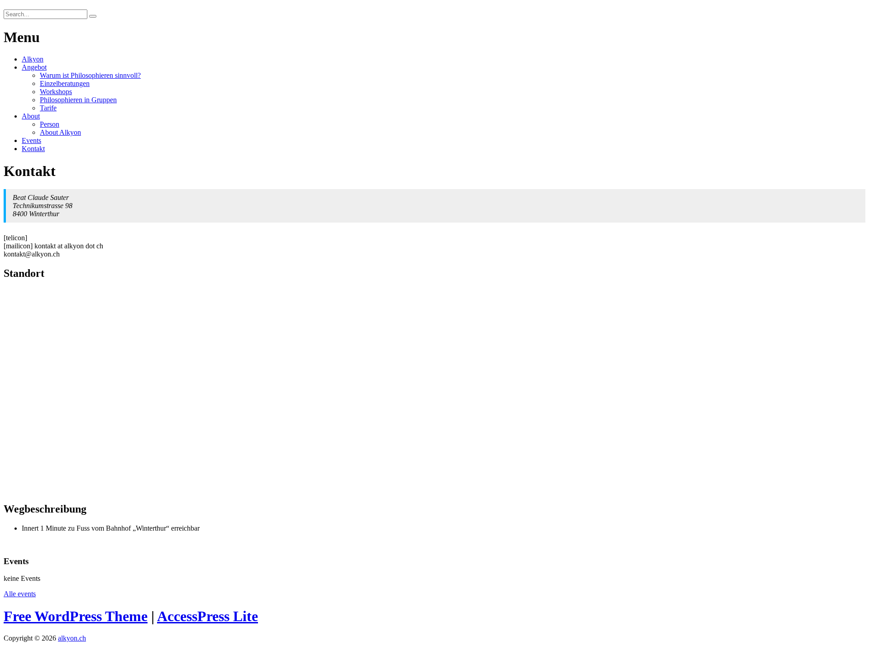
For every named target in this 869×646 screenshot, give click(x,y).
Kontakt (33, 148)
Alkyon (32, 59)
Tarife (48, 108)
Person (49, 124)
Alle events (20, 594)
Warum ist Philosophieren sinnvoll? (90, 75)
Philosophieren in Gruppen (78, 100)
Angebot (34, 67)
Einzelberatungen (65, 83)
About (31, 116)
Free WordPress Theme (76, 616)
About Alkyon (60, 132)
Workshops (56, 91)
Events (31, 140)
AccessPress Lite (207, 616)
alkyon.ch (72, 638)
